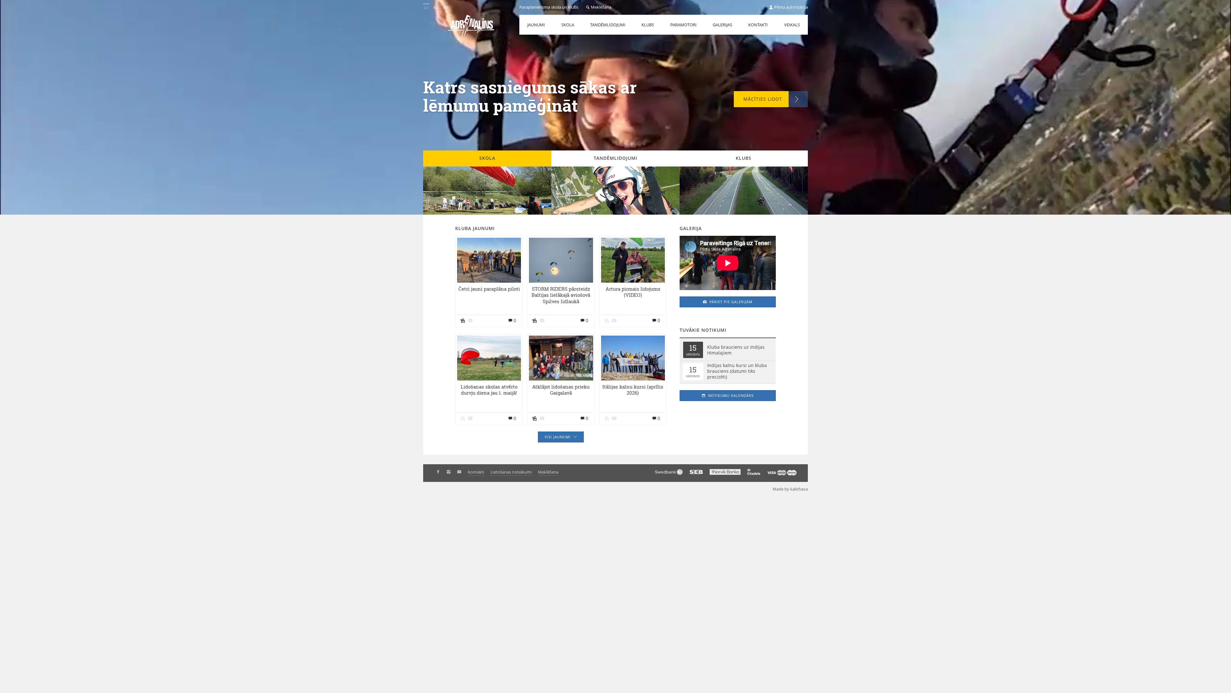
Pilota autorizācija (790, 7)
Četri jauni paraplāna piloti (489, 289)
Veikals (792, 25)
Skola (567, 25)
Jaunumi (536, 25)
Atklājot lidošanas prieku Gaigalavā (561, 390)
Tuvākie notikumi (703, 330)
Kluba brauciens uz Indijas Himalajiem (736, 350)
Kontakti (758, 25)
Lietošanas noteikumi (511, 472)
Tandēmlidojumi (607, 25)
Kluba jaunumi (475, 228)
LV (426, 7)
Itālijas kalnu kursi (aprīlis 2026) (632, 390)
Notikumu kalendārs (730, 395)
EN (445, 7)
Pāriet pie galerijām (730, 301)
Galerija (691, 228)
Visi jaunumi (558, 436)
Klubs (647, 25)
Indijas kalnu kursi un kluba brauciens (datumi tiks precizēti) (737, 371)
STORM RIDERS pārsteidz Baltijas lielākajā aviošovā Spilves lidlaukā (561, 295)
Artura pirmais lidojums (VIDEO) (633, 292)
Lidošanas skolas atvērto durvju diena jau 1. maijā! (489, 390)
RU (435, 7)
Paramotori (683, 25)
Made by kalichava (790, 489)
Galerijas (722, 25)
